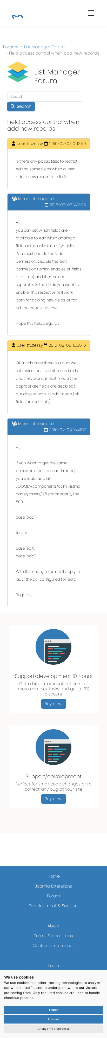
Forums (10, 47)
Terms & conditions (53, 936)
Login (53, 966)
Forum (53, 896)
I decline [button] (53, 1019)
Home (54, 876)
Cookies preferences (54, 946)
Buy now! (54, 704)
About (54, 926)
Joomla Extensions (53, 886)
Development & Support (53, 906)
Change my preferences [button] (54, 1029)
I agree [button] (53, 1010)
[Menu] (92, 14)
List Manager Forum (44, 47)
